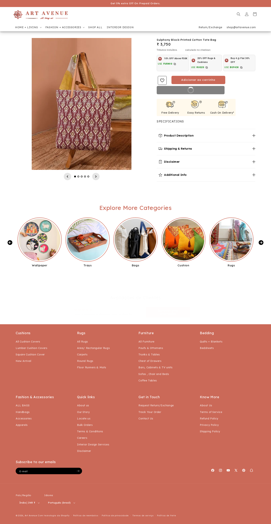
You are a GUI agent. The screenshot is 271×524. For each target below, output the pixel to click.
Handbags (23, 412)
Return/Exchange (210, 27)
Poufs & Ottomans (150, 348)
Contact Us (145, 418)
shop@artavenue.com (241, 27)
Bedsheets (207, 348)
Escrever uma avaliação (167, 312)
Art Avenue (31, 515)
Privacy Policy (209, 425)
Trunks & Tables (149, 354)
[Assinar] (78, 471)
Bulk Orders (85, 425)
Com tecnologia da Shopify (54, 515)
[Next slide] (96, 176)
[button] (28, 27)
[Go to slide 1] (75, 176)
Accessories (24, 418)
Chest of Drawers (149, 361)
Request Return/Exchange (156, 405)
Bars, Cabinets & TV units (155, 367)
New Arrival (23, 361)
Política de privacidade (115, 515)
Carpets (82, 354)
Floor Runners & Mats (91, 367)
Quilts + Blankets (211, 341)
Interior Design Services (93, 444)
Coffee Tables (147, 380)
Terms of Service (211, 412)
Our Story (83, 412)
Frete (181, 50)
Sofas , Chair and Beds (153, 374)
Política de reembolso (85, 515)
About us (83, 405)
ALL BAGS (23, 405)
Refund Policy (209, 418)
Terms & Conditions (90, 431)
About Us (206, 405)
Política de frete (166, 515)
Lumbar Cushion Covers (31, 348)
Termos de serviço (143, 515)
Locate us (83, 418)
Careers (82, 438)
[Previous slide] (67, 176)
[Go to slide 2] (78, 176)
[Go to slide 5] (88, 176)
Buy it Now (203, 91)
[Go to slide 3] (82, 176)
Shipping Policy (210, 431)
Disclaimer (84, 451)
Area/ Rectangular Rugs (93, 348)
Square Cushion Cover (30, 354)
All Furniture (146, 341)
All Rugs (82, 341)
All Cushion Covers (28, 341)
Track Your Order (149, 412)
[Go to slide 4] (85, 176)
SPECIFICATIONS (170, 121)
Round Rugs (85, 361)
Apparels (22, 425)
